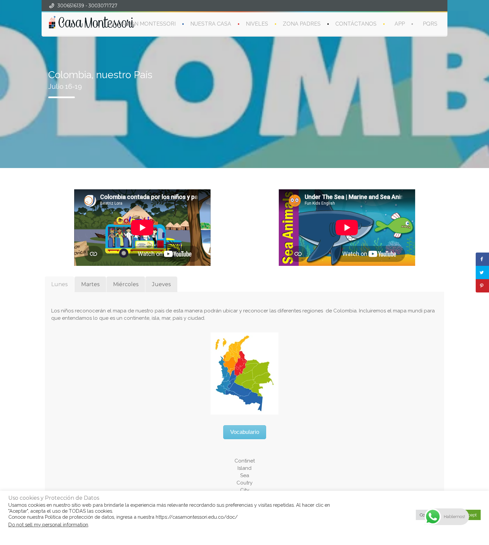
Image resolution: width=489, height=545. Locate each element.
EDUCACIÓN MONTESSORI (141, 24)
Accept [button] (470, 514)
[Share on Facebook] (482, 259)
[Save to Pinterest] (482, 285)
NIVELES (257, 24)
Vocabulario (244, 432)
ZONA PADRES (302, 24)
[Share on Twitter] (482, 272)
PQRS (430, 24)
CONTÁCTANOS (356, 24)
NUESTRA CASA (210, 24)
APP (400, 24)
